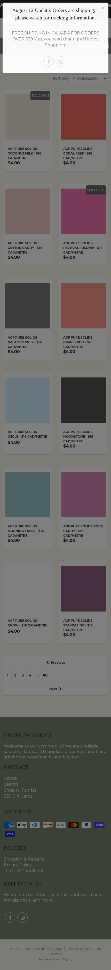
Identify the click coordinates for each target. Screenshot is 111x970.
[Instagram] (61, 61)
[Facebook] (48, 61)
